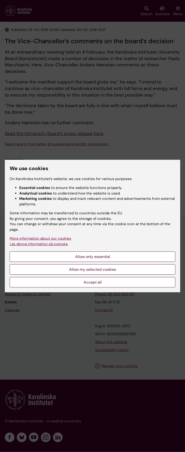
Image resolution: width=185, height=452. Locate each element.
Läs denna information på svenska (39, 244)
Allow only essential (92, 256)
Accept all (93, 282)
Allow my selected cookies (92, 269)
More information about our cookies (40, 238)
